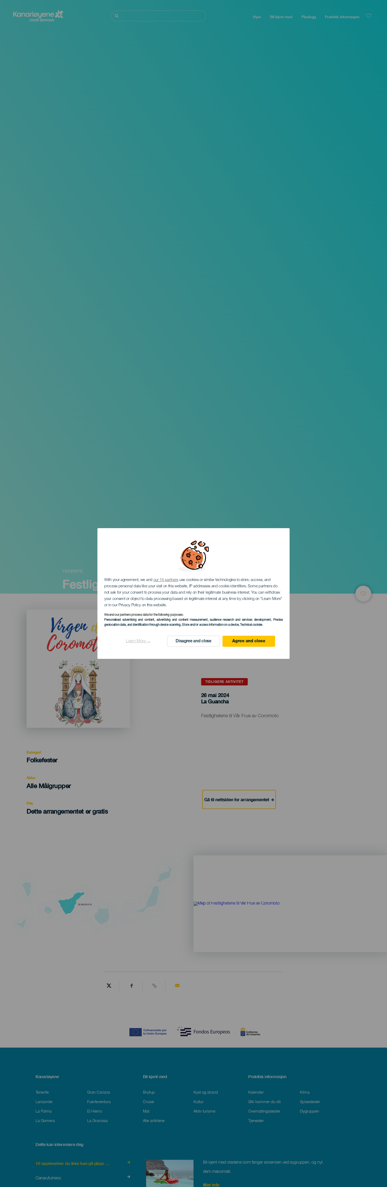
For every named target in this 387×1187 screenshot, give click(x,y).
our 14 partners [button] (165, 580)
